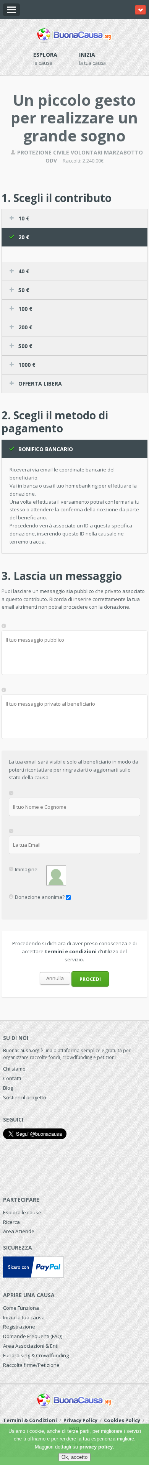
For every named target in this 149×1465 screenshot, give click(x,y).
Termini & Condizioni (30, 1420)
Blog (8, 1087)
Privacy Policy (80, 1420)
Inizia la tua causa (24, 1317)
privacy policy (96, 1447)
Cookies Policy (122, 1420)
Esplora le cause (22, 1212)
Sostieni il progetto (24, 1097)
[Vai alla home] (74, 34)
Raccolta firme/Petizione (31, 1365)
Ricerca (11, 1222)
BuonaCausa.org (21, 1050)
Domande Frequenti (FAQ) (32, 1336)
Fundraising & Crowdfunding (36, 1355)
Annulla (55, 978)
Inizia (87, 54)
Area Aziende (18, 1231)
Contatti (12, 1078)
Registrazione (19, 1326)
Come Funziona (21, 1307)
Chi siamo (14, 1068)
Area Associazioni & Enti (30, 1345)
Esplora (45, 54)
